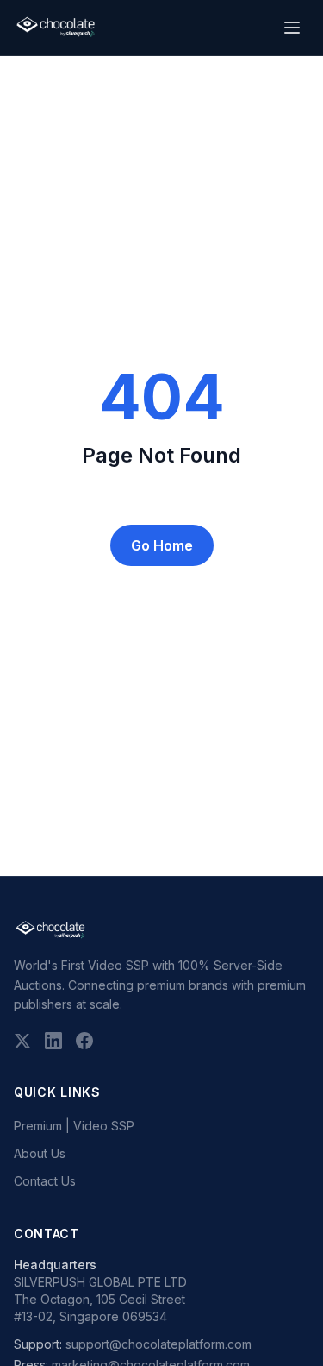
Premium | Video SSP (74, 1125)
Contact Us (45, 1181)
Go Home (162, 545)
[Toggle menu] (292, 27)
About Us (39, 1153)
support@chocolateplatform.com (158, 1344)
